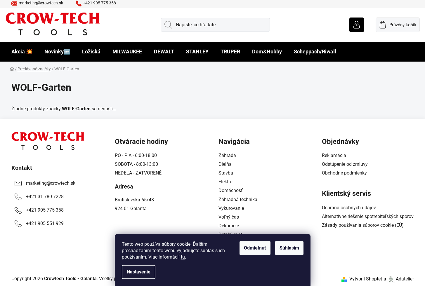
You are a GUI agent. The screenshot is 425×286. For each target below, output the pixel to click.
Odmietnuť (255, 248)
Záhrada (227, 155)
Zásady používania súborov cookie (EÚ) (363, 225)
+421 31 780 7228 (45, 196)
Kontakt (21, 168)
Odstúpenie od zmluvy (345, 164)
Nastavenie (138, 272)
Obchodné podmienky (344, 173)
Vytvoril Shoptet (365, 279)
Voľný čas (228, 217)
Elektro (225, 181)
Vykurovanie (231, 208)
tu (183, 257)
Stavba (225, 173)
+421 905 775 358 (99, 3)
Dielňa (225, 164)
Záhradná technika (237, 199)
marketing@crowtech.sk (41, 3)
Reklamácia (334, 155)
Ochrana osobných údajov (349, 207)
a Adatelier (399, 279)
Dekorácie (228, 226)
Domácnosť (230, 190)
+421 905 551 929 (45, 223)
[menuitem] (22, 52)
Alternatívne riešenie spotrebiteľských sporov (368, 216)
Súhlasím (289, 248)
